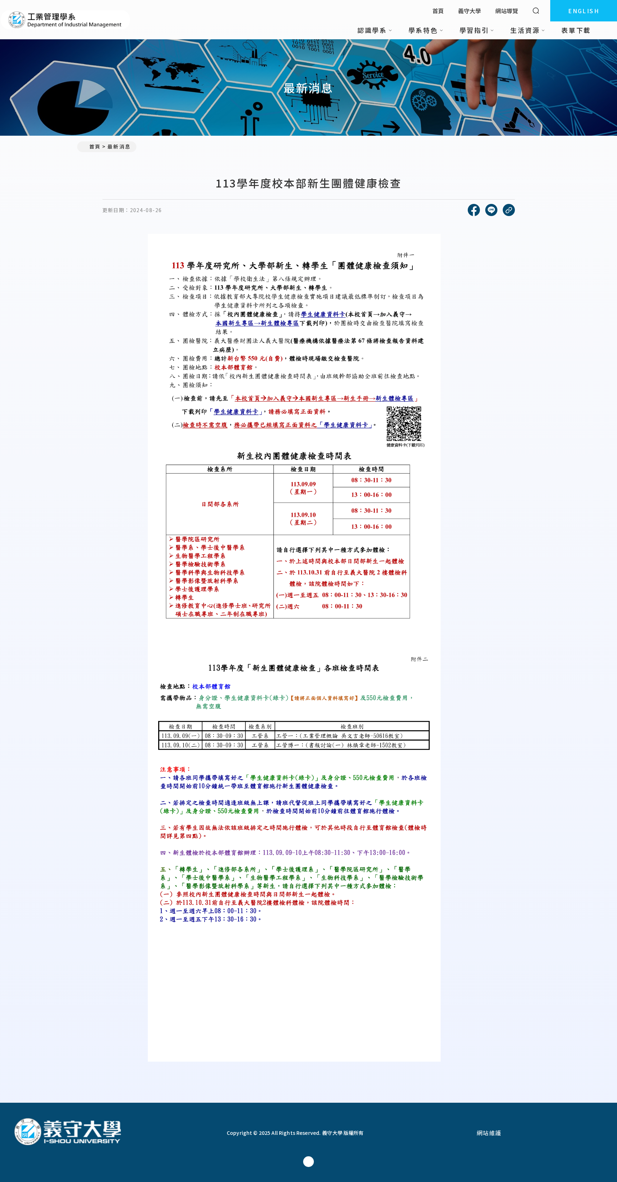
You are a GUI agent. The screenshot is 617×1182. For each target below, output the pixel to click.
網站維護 (489, 1132)
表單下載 (576, 30)
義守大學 (469, 10)
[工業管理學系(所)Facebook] (308, 1161)
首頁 (438, 10)
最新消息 (118, 146)
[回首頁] (65, 19)
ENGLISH (583, 10)
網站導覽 (506, 10)
